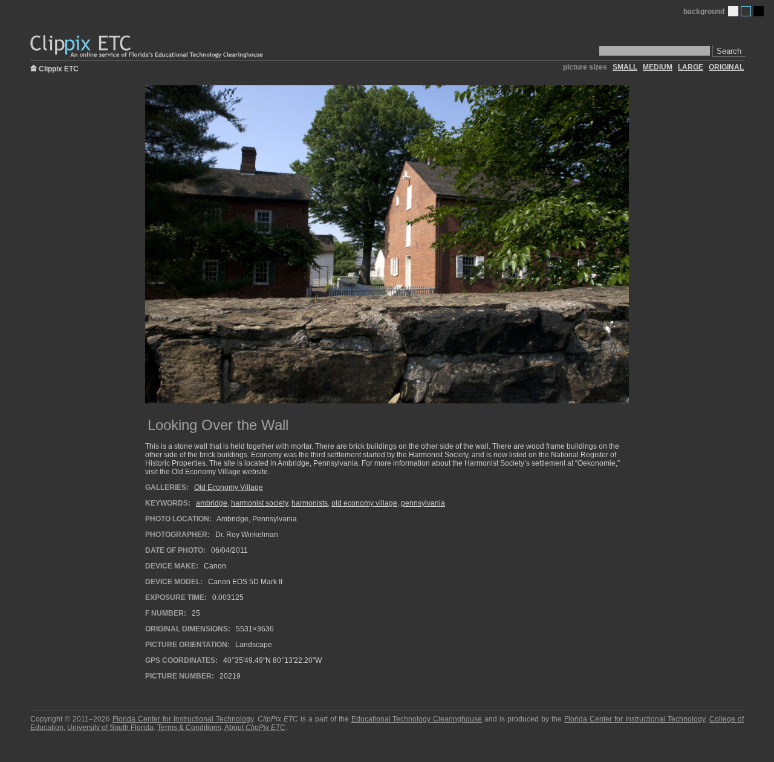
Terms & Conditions (189, 727)
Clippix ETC (59, 68)
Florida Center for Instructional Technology (182, 719)
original (726, 67)
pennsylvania (423, 503)
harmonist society (259, 503)
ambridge (211, 503)
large (690, 67)
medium (657, 67)
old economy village (364, 503)
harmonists (309, 503)
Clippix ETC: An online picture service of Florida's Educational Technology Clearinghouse (147, 47)
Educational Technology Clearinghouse (417, 719)
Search (729, 51)
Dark (758, 11)
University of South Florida (110, 727)
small (625, 67)
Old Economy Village (228, 487)
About (254, 727)
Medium (746, 11)
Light (733, 11)
